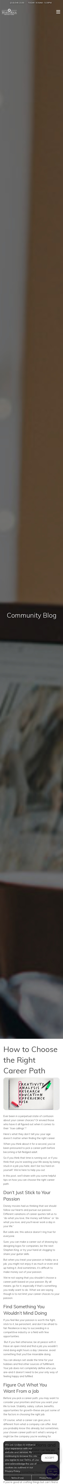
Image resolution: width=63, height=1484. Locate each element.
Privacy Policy (45, 1478)
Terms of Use (17, 1478)
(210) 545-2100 (17, 2)
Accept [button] (49, 1457)
